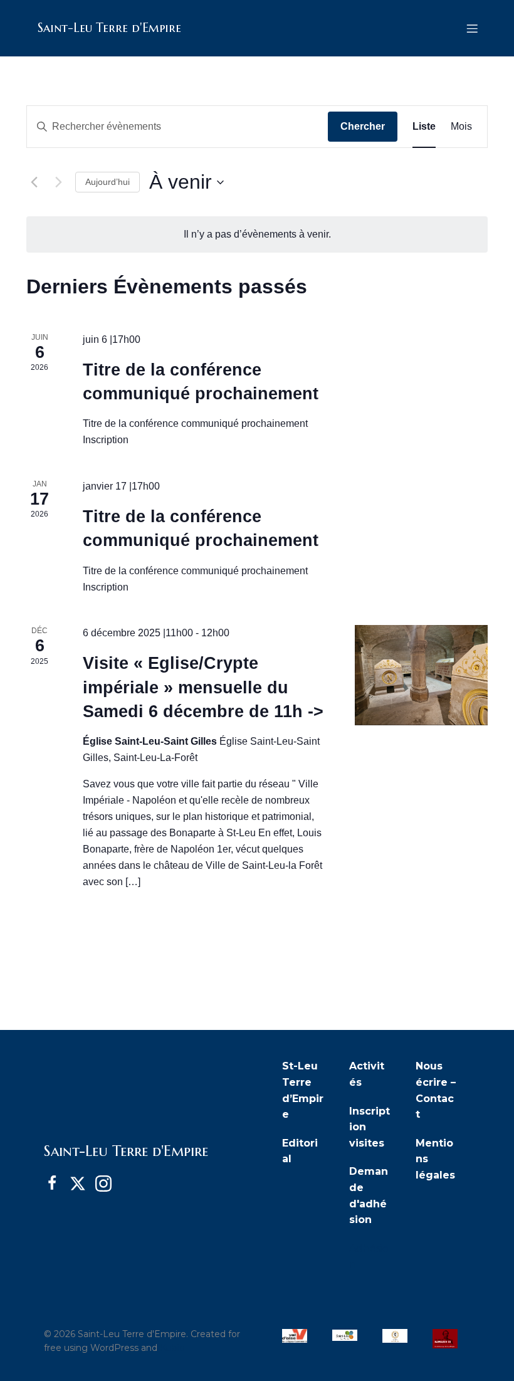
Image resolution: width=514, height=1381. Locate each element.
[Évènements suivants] (58, 182)
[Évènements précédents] (33, 182)
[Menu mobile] (472, 28)
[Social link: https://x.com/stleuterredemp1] (82, 1183)
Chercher (362, 126)
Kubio (172, 1347)
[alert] (257, 234)
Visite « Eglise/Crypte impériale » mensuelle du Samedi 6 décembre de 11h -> (203, 687)
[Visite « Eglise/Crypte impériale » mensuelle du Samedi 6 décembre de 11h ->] (421, 675)
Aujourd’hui (107, 182)
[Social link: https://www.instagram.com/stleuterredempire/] (108, 1183)
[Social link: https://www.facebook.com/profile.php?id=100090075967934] (57, 1183)
